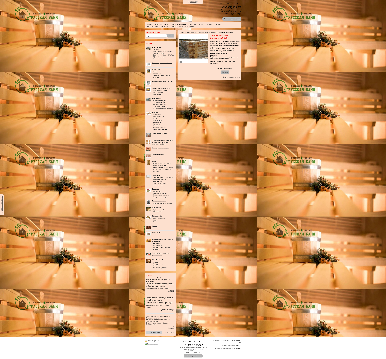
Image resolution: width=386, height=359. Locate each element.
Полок (155, 118)
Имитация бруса (158, 116)
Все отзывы (168, 332)
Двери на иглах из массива (162, 163)
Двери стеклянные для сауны (163, 167)
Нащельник (157, 126)
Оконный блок (157, 181)
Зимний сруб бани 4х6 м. (230, 77)
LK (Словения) (158, 94)
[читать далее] (164, 288)
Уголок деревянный (159, 128)
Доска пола (157, 122)
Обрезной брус (158, 212)
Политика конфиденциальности (183, 26)
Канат (155, 220)
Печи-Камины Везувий (160, 90)
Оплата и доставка (161, 24)
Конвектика (157, 59)
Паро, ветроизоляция (160, 193)
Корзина (193, 2)
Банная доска (157, 120)
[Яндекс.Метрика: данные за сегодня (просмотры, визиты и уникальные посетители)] (151, 344)
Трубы (155, 72)
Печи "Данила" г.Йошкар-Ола (162, 51)
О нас (201, 24)
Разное (155, 266)
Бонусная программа (179, 24)
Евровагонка (157, 114)
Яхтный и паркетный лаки (161, 247)
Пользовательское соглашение (157, 26)
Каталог (149, 24)
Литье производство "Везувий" (163, 108)
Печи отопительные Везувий (162, 203)
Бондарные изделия (160, 264)
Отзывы (209, 24)
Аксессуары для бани (160, 267)
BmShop (238, 348)
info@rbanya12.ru (153, 341)
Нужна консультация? (2, 203)
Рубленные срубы (159, 210)
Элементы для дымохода (161, 75)
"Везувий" (156, 49)
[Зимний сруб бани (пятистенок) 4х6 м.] (193, 48)
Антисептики (157, 243)
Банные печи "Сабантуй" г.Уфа (163, 55)
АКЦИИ (218, 24)
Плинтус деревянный (160, 129)
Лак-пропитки (157, 245)
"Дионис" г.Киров (158, 57)
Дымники (156, 77)
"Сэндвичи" (157, 74)
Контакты (192, 24)
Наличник (156, 124)
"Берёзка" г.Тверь (158, 53)
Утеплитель (157, 191)
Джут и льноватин (159, 218)
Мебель (155, 262)
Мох (154, 222)
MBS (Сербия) (158, 92)
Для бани (156, 249)
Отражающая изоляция (161, 195)
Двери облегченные (159, 165)
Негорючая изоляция (160, 197)
